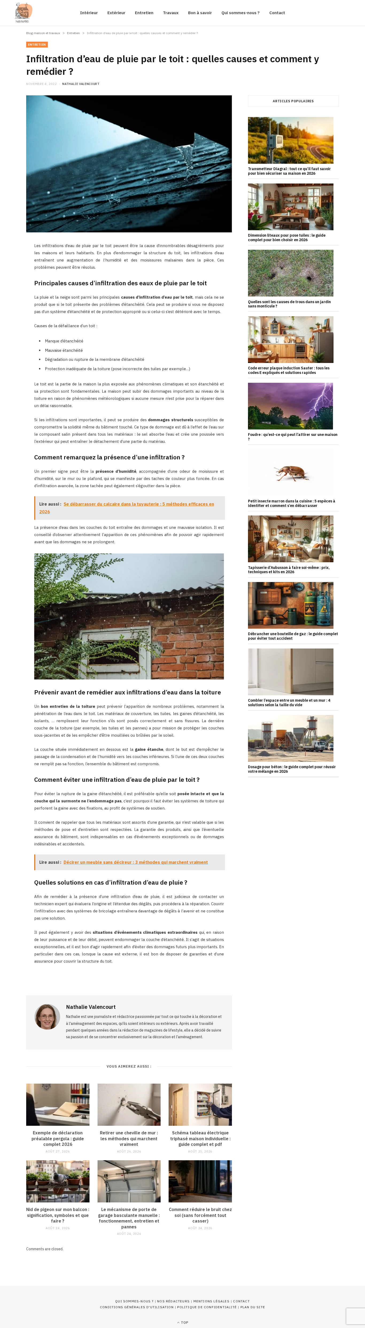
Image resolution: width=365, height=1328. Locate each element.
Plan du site (252, 1307)
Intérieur (89, 12)
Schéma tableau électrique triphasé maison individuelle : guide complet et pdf (200, 1138)
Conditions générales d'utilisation (137, 1307)
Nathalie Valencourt (81, 84)
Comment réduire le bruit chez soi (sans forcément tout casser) (200, 1215)
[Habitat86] (22, 13)
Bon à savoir (200, 12)
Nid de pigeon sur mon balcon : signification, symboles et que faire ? (57, 1215)
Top (184, 1322)
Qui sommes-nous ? (241, 12)
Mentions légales (211, 1301)
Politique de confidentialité (207, 1307)
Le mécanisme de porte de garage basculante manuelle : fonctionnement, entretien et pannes (129, 1218)
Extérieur (116, 12)
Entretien (144, 12)
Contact (277, 12)
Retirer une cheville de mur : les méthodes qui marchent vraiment (129, 1138)
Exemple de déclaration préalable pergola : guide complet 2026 (58, 1138)
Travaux (170, 12)
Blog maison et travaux (43, 33)
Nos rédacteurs (173, 1301)
